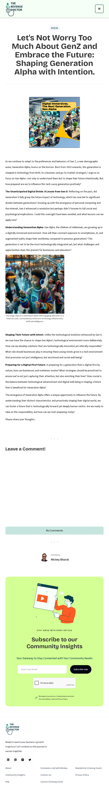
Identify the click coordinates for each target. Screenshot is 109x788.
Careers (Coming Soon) (51, 781)
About (8, 768)
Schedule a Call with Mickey (54, 768)
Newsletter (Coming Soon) (88, 768)
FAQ (7, 781)
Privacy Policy (82, 774)
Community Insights (15, 774)
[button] (99, 9)
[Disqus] (54, 490)
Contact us (45, 774)
